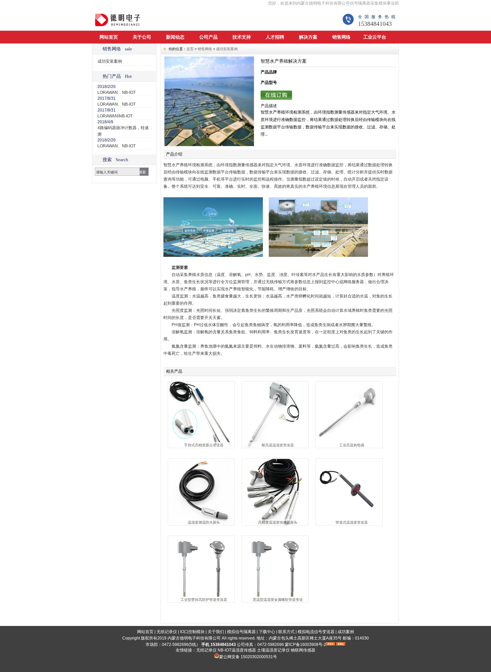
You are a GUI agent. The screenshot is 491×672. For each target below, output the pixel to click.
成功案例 (346, 632)
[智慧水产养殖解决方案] (209, 101)
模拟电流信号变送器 (316, 632)
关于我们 (216, 632)
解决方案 (308, 37)
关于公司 (142, 37)
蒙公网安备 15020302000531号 (248, 657)
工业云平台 (374, 37)
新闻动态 (175, 37)
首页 (190, 49)
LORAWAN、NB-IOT (116, 92)
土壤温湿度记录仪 (273, 650)
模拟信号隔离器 (241, 632)
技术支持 (241, 37)
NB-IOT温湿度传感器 (237, 650)
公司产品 (208, 37)
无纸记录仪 (167, 632)
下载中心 (267, 632)
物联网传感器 (303, 650)
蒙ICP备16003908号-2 (305, 644)
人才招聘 (275, 37)
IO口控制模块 (192, 632)
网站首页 (108, 37)
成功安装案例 (109, 61)
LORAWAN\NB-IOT (115, 116)
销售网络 (341, 37)
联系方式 (286, 632)
